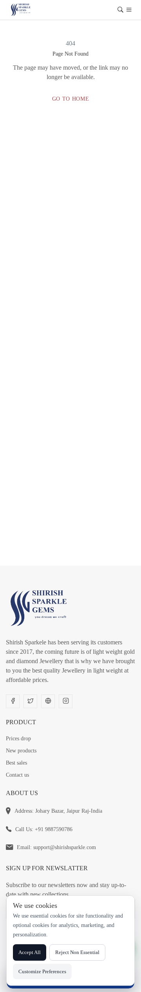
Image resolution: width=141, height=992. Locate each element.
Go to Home (70, 99)
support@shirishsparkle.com (64, 847)
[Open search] (120, 11)
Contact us (17, 775)
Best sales (16, 763)
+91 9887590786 (53, 829)
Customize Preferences (42, 971)
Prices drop (18, 738)
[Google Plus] (48, 701)
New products (21, 751)
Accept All (29, 952)
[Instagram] (65, 701)
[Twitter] (30, 701)
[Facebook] (13, 701)
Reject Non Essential (77, 952)
